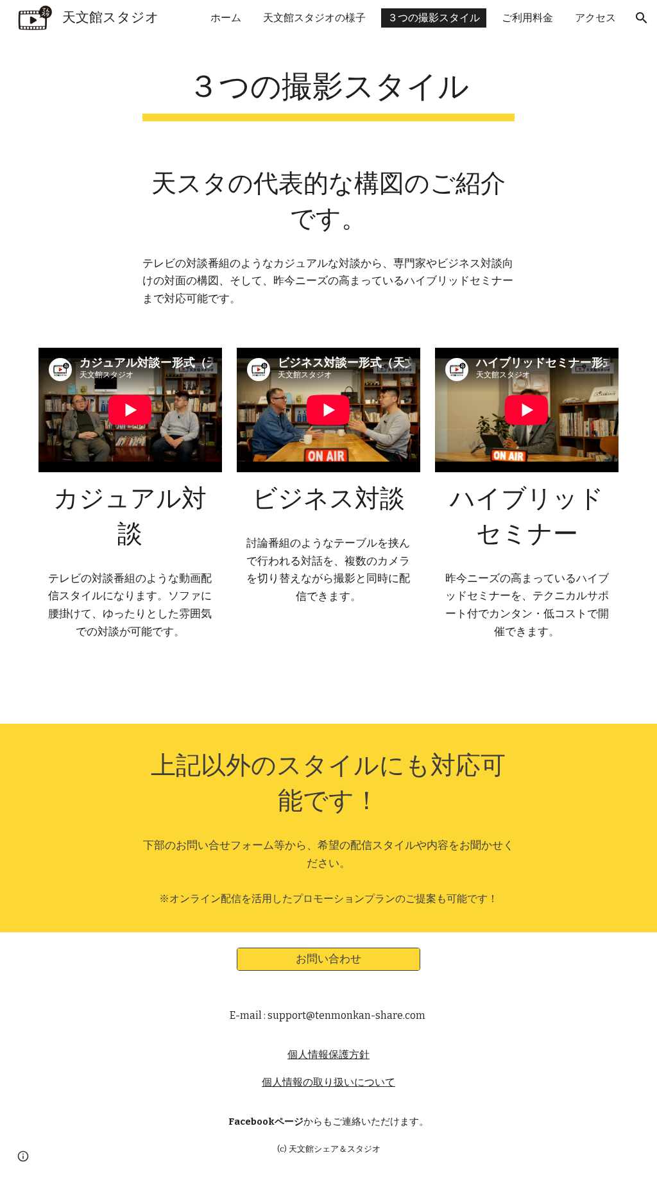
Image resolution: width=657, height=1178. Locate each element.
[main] (328, 90)
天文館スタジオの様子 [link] (314, 18)
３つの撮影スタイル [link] (434, 18)
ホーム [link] (225, 18)
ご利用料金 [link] (527, 18)
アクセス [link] (595, 18)
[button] (641, 18)
